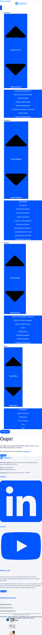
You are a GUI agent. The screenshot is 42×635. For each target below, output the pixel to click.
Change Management (23, 105)
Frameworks (23, 417)
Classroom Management (23, 221)
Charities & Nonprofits (23, 342)
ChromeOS (23, 205)
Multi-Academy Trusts (23, 324)
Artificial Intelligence (23, 209)
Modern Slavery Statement (14, 618)
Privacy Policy (3, 616)
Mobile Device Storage (23, 239)
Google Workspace (23, 213)
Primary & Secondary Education (23, 317)
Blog (23, 424)
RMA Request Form (6, 604)
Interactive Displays (23, 224)
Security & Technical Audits (23, 94)
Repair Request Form (6, 607)
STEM (23, 328)
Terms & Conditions (13, 616)
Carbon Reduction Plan (36, 616)
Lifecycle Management (23, 117)
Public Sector (23, 331)
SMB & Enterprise (23, 339)
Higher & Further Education (23, 320)
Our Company (23, 421)
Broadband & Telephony (23, 228)
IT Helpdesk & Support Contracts (23, 109)
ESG (22, 428)
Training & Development (23, 91)
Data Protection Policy (24, 616)
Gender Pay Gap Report (28, 618)
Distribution (23, 409)
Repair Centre (23, 113)
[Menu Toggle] (1, 7)
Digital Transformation (23, 102)
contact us (27, 451)
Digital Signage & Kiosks (23, 235)
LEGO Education (23, 217)
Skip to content (5, 1)
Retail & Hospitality (22, 335)
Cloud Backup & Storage (23, 232)
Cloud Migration (23, 98)
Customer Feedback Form (8, 611)
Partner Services (23, 413)
